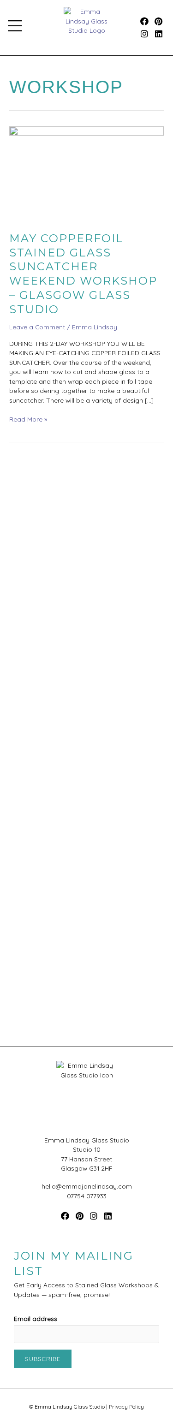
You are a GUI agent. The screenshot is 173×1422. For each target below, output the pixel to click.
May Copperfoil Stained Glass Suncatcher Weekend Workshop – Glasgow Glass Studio (83, 274)
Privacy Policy (126, 1406)
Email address (35, 1318)
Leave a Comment (37, 327)
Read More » (28, 419)
